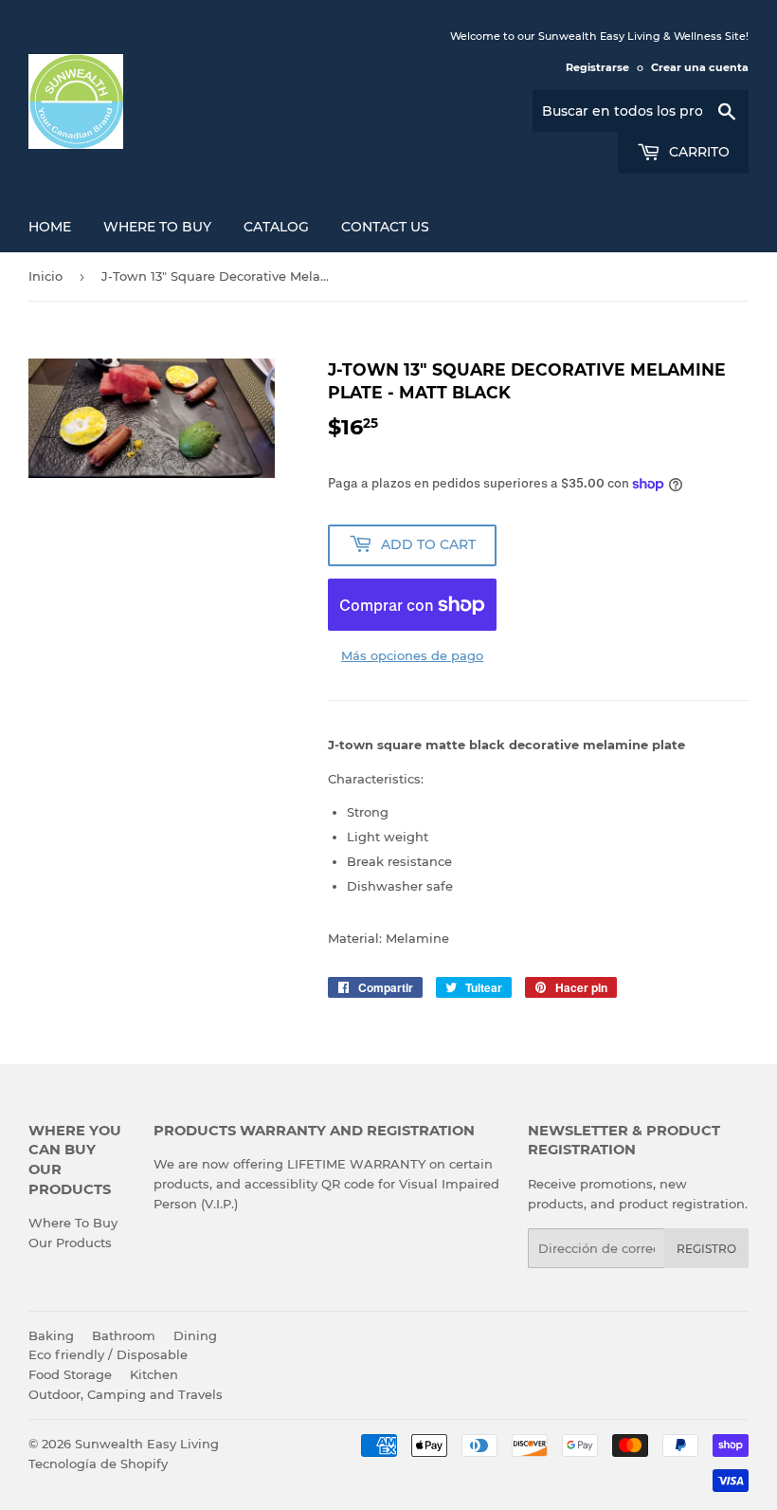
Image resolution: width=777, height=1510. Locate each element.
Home (49, 226)
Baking (51, 1335)
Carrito (697, 151)
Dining (195, 1335)
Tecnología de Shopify (98, 1463)
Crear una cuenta (700, 67)
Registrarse (597, 67)
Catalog (276, 226)
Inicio (45, 276)
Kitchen (154, 1374)
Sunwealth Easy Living (147, 1443)
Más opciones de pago (412, 655)
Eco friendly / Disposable (108, 1354)
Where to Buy (157, 226)
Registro (706, 1249)
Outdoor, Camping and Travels (125, 1394)
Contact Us (385, 226)
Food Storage (70, 1374)
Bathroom (123, 1335)
